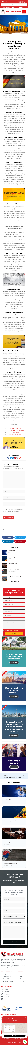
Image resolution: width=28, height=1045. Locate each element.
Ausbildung (16, 432)
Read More (14, 662)
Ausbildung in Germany (16, 434)
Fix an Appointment (7, 1)
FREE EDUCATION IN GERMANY (16, 430)
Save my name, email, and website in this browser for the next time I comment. (13, 511)
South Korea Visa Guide (14, 570)
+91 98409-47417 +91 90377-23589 (21, 2)
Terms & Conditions (14, 630)
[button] (24, 11)
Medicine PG (11, 550)
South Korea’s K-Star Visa (14, 576)
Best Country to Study (13, 557)
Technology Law (12, 563)
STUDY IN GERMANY (15, 428)
